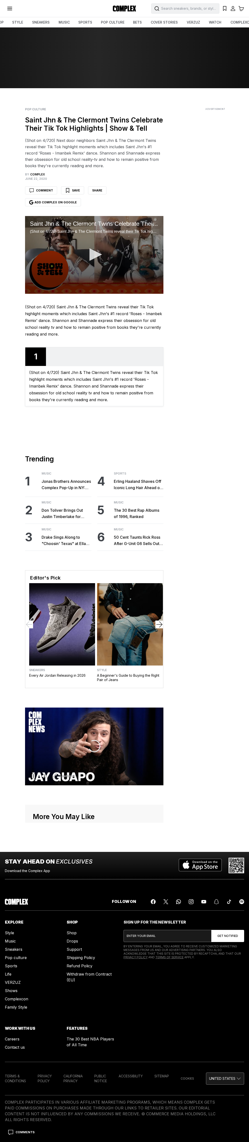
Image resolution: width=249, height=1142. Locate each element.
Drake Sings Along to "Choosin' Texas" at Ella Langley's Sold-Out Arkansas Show (64, 541)
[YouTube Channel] (203, 901)
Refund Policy (79, 965)
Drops (72, 941)
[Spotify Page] (241, 901)
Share (97, 190)
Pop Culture (35, 109)
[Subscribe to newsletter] (227, 936)
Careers (12, 1039)
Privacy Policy (136, 957)
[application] (94, 255)
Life (8, 974)
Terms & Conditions (15, 1078)
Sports (120, 473)
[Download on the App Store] (200, 865)
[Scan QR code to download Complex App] (236, 865)
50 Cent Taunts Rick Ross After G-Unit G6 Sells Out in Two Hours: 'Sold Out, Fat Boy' (138, 541)
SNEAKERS (41, 22)
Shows (11, 990)
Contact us (15, 1047)
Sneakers (37, 670)
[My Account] (233, 8)
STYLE (17, 22)
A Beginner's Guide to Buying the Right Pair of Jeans (128, 677)
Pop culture (16, 957)
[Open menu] (10, 8)
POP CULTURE (112, 22)
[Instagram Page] (191, 901)
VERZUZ (193, 22)
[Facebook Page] (153, 901)
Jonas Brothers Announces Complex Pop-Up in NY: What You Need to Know (66, 485)
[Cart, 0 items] (241, 8)
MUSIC (64, 22)
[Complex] (124, 8)
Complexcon (16, 998)
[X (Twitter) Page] (165, 901)
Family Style (16, 1007)
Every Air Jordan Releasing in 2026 (57, 675)
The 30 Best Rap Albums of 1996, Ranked (136, 513)
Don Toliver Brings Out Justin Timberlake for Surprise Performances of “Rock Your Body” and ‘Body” (65, 514)
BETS (137, 22)
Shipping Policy (81, 957)
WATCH (215, 22)
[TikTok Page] (229, 901)
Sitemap (161, 1076)
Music (46, 473)
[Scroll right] (159, 624)
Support (74, 949)
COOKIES (187, 1078)
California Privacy (73, 1078)
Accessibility (131, 1076)
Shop (72, 932)
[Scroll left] (29, 624)
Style (102, 670)
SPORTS (85, 22)
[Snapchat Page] (216, 901)
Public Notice (100, 1078)
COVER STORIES (164, 22)
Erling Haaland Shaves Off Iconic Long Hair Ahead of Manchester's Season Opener (137, 485)
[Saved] (225, 8)
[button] (94, 254)
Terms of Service (169, 957)
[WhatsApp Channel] (178, 901)
